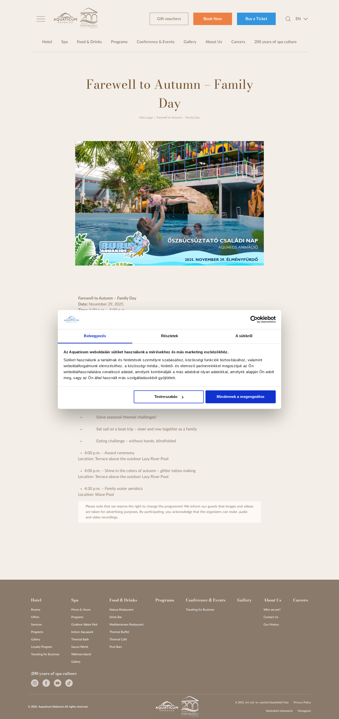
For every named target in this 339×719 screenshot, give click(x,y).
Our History (271, 624)
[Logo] (65, 18)
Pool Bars (115, 646)
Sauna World (79, 646)
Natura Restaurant (121, 609)
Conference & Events (155, 42)
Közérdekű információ (279, 711)
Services (36, 624)
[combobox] (302, 19)
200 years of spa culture (275, 42)
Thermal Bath (80, 639)
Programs (119, 42)
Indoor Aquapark (82, 631)
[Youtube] (57, 683)
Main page (146, 117)
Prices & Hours (81, 609)
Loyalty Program (41, 646)
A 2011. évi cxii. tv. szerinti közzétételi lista (262, 702)
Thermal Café (118, 639)
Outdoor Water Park (84, 624)
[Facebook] (46, 683)
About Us (213, 42)
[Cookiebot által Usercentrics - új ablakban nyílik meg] (254, 319)
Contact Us (271, 617)
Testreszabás (165, 397)
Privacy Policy (302, 702)
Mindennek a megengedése (240, 397)
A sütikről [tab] (244, 336)
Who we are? (272, 609)
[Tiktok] (69, 683)
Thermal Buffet (119, 631)
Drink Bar (115, 617)
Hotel (47, 42)
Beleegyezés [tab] (95, 336)
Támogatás (304, 711)
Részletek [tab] (169, 336)
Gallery (190, 42)
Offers (35, 617)
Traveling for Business (45, 654)
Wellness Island (81, 654)
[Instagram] (34, 683)
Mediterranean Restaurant (126, 624)
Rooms (35, 609)
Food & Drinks (89, 42)
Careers (238, 42)
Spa (64, 42)
